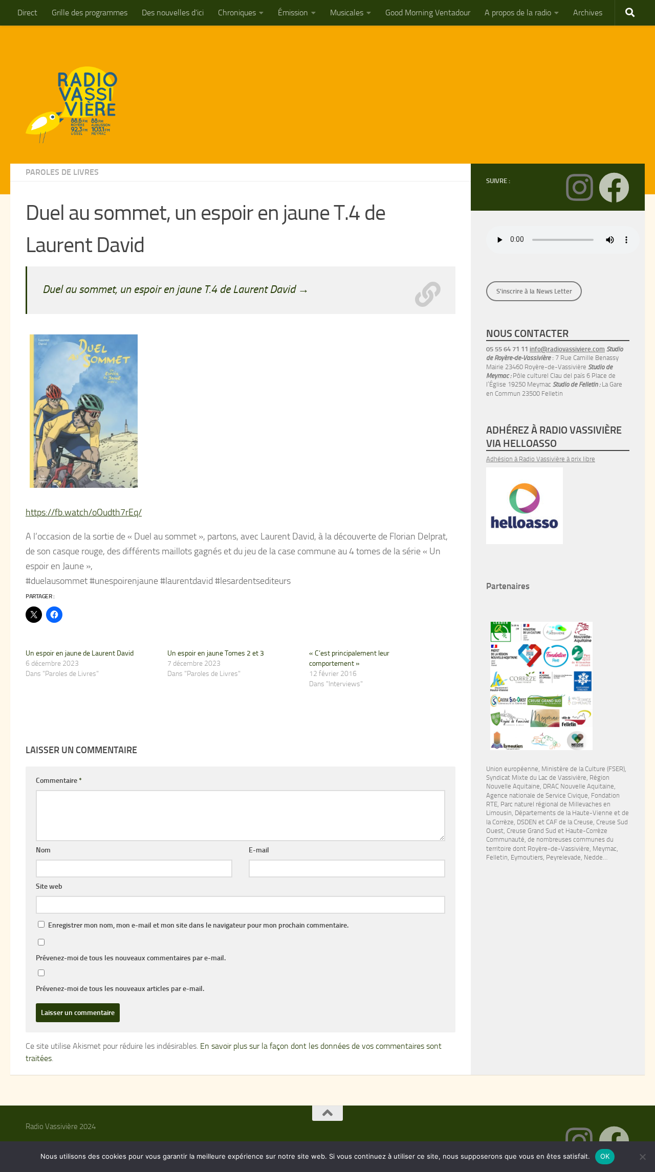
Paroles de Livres (62, 172)
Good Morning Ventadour (427, 12)
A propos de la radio (518, 12)
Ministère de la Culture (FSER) (583, 769)
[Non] (642, 1157)
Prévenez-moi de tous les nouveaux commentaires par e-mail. (131, 958)
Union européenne (512, 769)
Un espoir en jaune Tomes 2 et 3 (215, 653)
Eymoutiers (527, 857)
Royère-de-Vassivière (559, 848)
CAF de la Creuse (569, 822)
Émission (293, 12)
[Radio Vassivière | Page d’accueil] (77, 104)
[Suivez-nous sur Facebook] (614, 187)
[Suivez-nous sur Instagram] (579, 187)
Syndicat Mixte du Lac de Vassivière (536, 777)
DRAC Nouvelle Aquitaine (578, 786)
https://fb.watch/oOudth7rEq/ (84, 512)
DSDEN (527, 822)
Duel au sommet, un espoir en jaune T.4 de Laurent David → (175, 289)
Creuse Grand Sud (531, 831)
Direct (27, 12)
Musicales (346, 12)
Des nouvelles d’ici (173, 12)
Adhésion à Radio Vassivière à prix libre (540, 459)
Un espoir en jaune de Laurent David (80, 653)
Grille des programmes (89, 12)
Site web (49, 886)
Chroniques (237, 12)
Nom (43, 850)
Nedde (593, 857)
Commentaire (59, 780)
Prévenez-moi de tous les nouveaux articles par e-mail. (120, 988)
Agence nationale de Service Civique (537, 795)
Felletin (497, 857)
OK (605, 1156)
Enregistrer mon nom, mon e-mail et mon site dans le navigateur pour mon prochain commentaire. (198, 925)
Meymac (605, 848)
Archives (587, 12)
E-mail (259, 850)
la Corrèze (500, 822)
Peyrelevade (563, 857)
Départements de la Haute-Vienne (564, 813)
